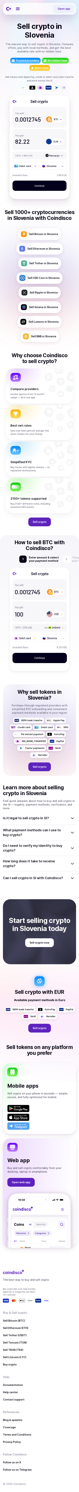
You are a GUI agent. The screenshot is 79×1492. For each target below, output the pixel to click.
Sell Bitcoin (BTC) (14, 1320)
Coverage (9, 1427)
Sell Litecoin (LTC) (14, 1357)
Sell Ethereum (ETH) (15, 1327)
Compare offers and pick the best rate (42, 559)
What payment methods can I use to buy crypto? (32, 832)
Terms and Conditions (17, 1434)
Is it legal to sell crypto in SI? (26, 818)
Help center (10, 1392)
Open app (64, 8)
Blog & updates (12, 1420)
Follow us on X (12, 1462)
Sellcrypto (39, 521)
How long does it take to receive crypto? (29, 863)
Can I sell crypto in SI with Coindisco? (33, 878)
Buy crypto (10, 1364)
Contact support (13, 1399)
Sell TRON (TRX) (13, 1349)
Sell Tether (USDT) (15, 1335)
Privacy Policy (12, 1441)
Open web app (21, 1182)
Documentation (13, 1384)
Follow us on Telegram (17, 1469)
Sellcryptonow (39, 942)
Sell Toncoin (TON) (15, 1342)
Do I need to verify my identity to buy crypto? (32, 848)
